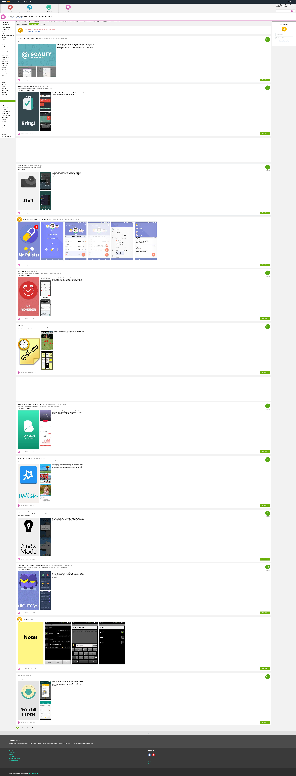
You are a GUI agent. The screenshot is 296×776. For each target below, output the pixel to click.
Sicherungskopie (5, 107)
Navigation (4, 37)
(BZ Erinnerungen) (32, 271)
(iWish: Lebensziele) (41, 458)
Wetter (3, 128)
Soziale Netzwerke (6, 111)
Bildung (3, 31)
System (3, 39)
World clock (21, 675)
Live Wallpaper (12, 756)
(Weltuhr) (28, 675)
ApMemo (21, 325)
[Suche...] (293, 11)
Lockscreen (4, 88)
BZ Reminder (22, 271)
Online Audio (4, 94)
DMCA (38, 773)
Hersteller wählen (151, 758)
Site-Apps (4, 109)
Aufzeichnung (5, 51)
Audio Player (4, 46)
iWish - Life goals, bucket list (26, 458)
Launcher (4, 84)
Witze (3, 130)
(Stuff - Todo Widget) (36, 166)
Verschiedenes (5, 41)
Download (4, 67)
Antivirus (3, 44)
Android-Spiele (12, 750)
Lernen (3, 86)
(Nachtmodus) (29, 512)
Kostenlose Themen (13, 760)
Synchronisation (5, 113)
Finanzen (4, 69)
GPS (3, 76)
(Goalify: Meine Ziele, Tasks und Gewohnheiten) (53, 38)
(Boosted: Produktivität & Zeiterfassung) (53, 404)
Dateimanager (5, 63)
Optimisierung (5, 98)
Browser (3, 59)
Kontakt (149, 761)
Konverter (4, 82)
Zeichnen (4, 134)
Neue (18, 24)
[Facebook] (150, 756)
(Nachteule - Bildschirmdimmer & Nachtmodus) (57, 565)
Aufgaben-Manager (6, 48)
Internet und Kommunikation (8, 35)
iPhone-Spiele (12, 752)
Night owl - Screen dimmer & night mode (30, 565)
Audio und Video (5, 29)
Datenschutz (4, 65)
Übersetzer (4, 123)
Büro (3, 33)
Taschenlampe (5, 117)
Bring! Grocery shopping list (26, 86)
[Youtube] (154, 756)
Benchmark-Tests (5, 53)
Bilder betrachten (5, 57)
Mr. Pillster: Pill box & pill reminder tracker (51, 219)
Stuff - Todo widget (23, 166)
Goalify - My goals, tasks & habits (28, 38)
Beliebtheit (24, 24)
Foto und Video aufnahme (7, 71)
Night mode (21, 512)
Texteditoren (31, 329)
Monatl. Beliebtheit (34, 24)
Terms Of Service (32, 773)
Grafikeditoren (5, 78)
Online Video (4, 96)
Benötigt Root (5, 55)
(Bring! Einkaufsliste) (41, 86)
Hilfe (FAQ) (150, 763)
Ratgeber (4, 105)
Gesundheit (4, 73)
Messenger (4, 92)
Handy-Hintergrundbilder (14, 758)
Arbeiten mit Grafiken (6, 27)
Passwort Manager (6, 103)
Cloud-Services (5, 61)
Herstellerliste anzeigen (284, 41)
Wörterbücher (4, 132)
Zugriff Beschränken (6, 136)
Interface (3, 80)
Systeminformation (6, 115)
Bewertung (43, 24)
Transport (4, 121)
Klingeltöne (11, 754)
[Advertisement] (8, 163)
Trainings (4, 119)
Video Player (4, 125)
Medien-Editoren (5, 90)
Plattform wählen (284, 43)
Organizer (4, 100)
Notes (28, 619)
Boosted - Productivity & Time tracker (29, 404)
